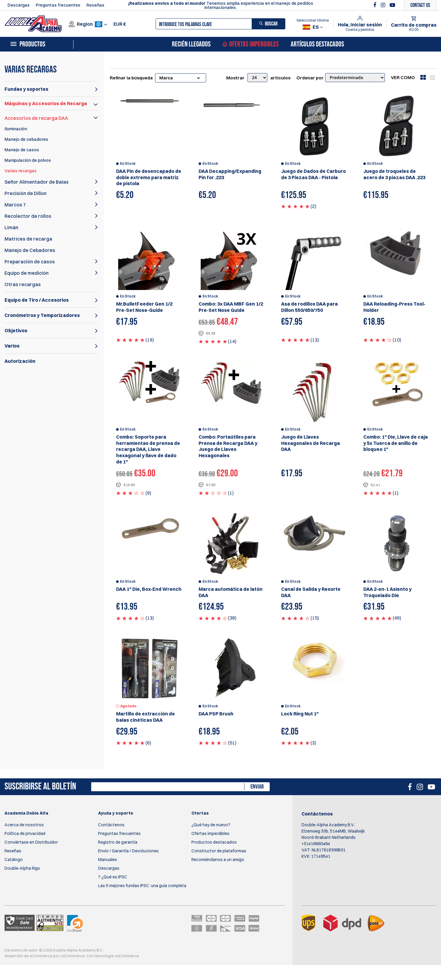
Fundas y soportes (26, 89)
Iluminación (15, 129)
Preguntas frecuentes (58, 5)
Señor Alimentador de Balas (36, 182)
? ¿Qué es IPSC (112, 877)
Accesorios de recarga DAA (36, 118)
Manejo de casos (21, 149)
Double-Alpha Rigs (22, 868)
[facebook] (375, 5)
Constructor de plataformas (218, 851)
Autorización (19, 361)
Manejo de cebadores (26, 139)
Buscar (271, 24)
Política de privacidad (24, 833)
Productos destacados (214, 842)
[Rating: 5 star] (295, 206)
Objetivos (15, 330)
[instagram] (384, 5)
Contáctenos (111, 824)
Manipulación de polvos (27, 160)
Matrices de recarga (28, 239)
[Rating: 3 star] (130, 493)
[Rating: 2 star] (213, 493)
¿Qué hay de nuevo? (210, 824)
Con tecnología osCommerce (112, 955)
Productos (32, 44)
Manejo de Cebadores (29, 250)
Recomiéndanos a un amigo (217, 859)
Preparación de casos (29, 262)
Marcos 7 (15, 205)
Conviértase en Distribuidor (31, 842)
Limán (11, 227)
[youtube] (392, 5)
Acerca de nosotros (24, 824)
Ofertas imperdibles (254, 44)
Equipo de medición (26, 273)
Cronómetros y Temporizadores (42, 315)
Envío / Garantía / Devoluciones (128, 851)
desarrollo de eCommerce (28, 955)
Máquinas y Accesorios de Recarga (45, 103)
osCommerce (72, 955)
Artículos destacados (317, 44)
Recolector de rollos (27, 216)
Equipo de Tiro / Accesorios (36, 300)
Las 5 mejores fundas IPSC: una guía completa (142, 885)
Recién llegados (191, 44)
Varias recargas (20, 170)
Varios (12, 346)
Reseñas (95, 5)
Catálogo (13, 859)
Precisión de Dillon (25, 193)
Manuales (107, 859)
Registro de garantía (117, 842)
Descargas (19, 5)
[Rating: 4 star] (377, 340)
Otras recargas (22, 284)
